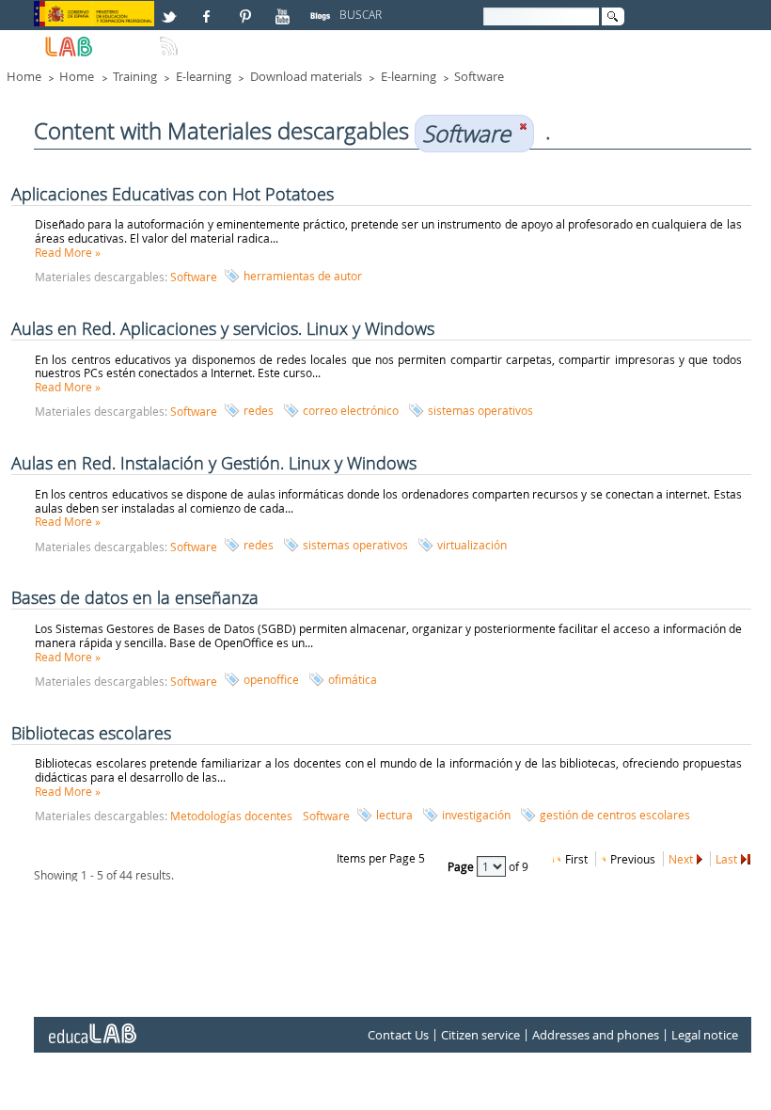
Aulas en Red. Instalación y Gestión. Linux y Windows (214, 463)
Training (135, 76)
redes (259, 410)
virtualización (472, 544)
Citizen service (480, 1034)
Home (24, 76)
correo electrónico (351, 410)
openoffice (271, 679)
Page (462, 865)
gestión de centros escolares (615, 814)
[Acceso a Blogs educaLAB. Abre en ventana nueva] (322, 8)
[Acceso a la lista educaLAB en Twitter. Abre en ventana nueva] (171, 8)
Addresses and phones (595, 1034)
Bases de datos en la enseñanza (135, 597)
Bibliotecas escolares (91, 733)
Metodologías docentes (231, 815)
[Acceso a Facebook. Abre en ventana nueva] (209, 8)
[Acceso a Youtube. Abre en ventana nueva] (285, 8)
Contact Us (398, 1034)
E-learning (203, 76)
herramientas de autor (303, 275)
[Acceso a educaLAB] (91, 1026)
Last (726, 858)
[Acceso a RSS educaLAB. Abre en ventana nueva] (171, 38)
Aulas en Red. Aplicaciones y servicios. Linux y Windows (222, 328)
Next (681, 858)
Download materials (306, 76)
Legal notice (704, 1034)
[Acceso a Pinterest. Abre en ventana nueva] (246, 8)
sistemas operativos (480, 410)
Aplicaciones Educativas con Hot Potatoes (172, 193)
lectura (394, 814)
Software (479, 76)
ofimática (352, 679)
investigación (476, 814)
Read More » (68, 252)
